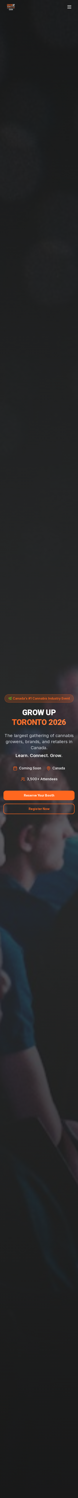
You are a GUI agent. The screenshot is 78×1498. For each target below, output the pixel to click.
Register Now (39, 809)
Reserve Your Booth (39, 795)
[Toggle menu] (70, 7)
